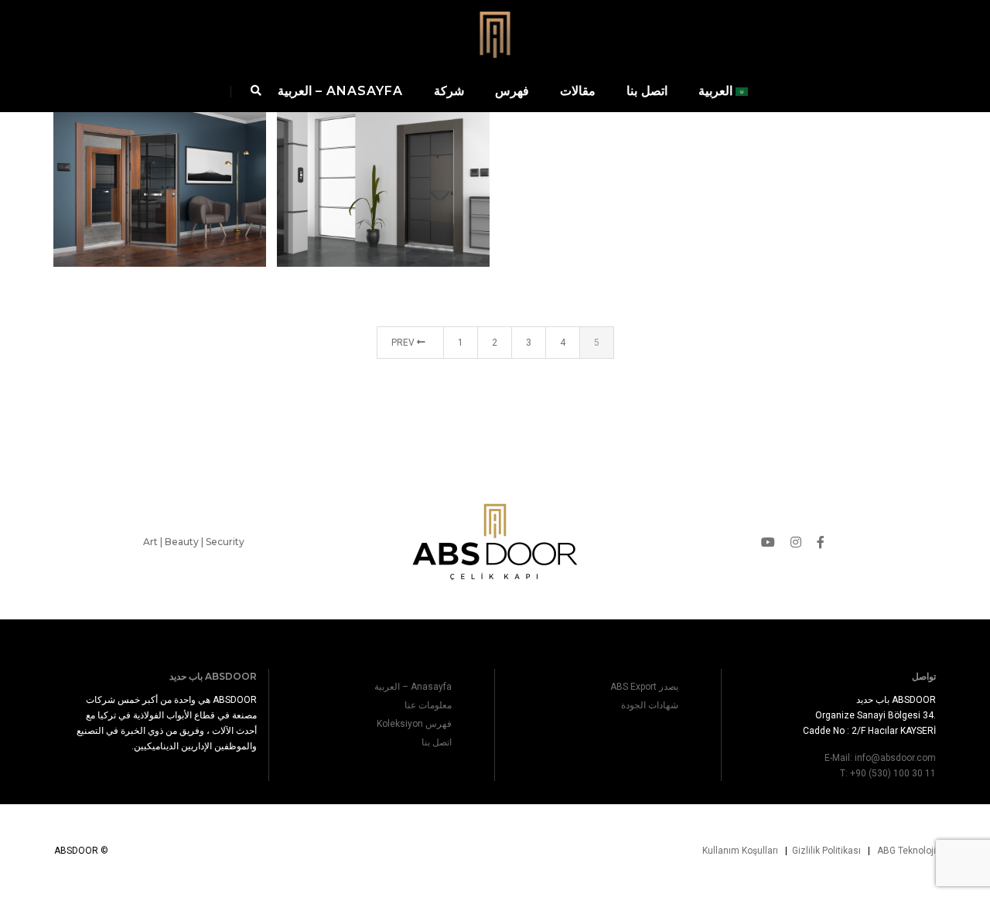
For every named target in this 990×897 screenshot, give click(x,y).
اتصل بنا (646, 91)
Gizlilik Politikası (826, 850)
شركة (449, 91)
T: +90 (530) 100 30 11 (888, 773)
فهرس (512, 91)
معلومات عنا (428, 705)
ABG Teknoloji (906, 850)
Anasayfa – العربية (340, 91)
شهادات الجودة (649, 705)
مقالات (578, 91)
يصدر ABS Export (644, 686)
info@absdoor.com (895, 757)
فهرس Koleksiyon (414, 723)
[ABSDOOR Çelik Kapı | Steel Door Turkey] (495, 34)
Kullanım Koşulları (740, 850)
